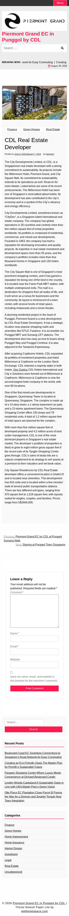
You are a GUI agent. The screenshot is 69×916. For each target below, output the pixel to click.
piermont (50, 154)
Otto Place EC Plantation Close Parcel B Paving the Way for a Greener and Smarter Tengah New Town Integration (33, 796)
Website (15, 659)
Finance (12, 129)
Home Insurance (14, 842)
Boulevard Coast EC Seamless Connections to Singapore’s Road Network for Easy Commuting (33, 755)
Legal (8, 860)
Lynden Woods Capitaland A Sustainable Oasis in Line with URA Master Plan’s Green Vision (34, 784)
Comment (16, 592)
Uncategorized (13, 871)
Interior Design (13, 848)
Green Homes (31, 129)
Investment (11, 854)
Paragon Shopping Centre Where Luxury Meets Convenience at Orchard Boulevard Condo (33, 774)
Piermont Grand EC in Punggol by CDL (28, 37)
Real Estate (53, 129)
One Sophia (20, 369)
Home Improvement (16, 836)
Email (14, 646)
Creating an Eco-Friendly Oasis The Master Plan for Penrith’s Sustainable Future (33, 765)
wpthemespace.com (34, 911)
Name (14, 633)
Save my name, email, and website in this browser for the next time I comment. (34, 678)
